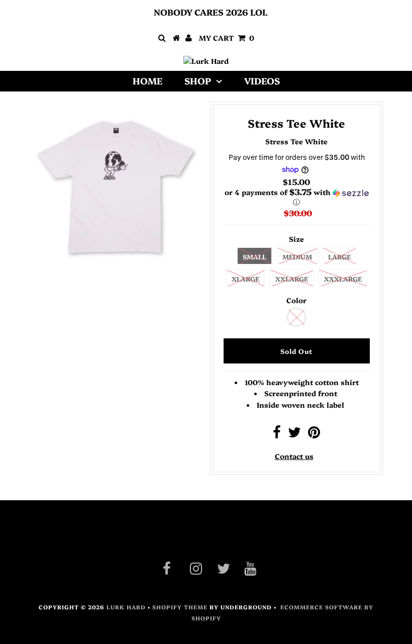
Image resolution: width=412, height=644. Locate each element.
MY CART (226, 38)
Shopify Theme (180, 607)
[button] (297, 197)
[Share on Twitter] (294, 434)
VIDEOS (262, 80)
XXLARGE (291, 278)
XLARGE (245, 278)
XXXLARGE (343, 278)
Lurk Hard (126, 607)
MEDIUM (297, 256)
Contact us (294, 456)
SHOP (197, 80)
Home (147, 80)
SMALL (254, 256)
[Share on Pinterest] (314, 434)
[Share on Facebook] (277, 434)
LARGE (339, 256)
